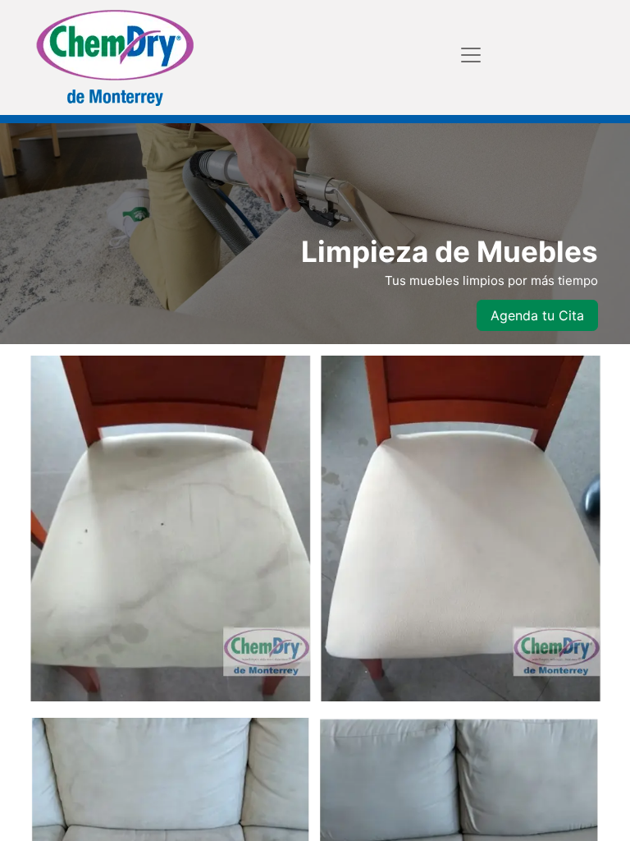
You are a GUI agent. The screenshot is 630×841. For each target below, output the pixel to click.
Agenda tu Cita (537, 315)
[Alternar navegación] (471, 54)
